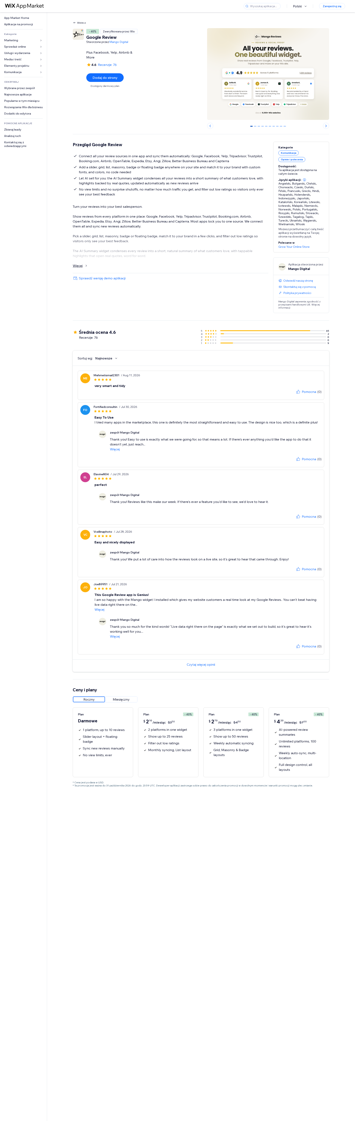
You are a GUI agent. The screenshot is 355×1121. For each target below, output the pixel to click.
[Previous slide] (210, 126)
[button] (304, 180)
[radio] (89, 699)
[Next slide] (326, 126)
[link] (23, 18)
